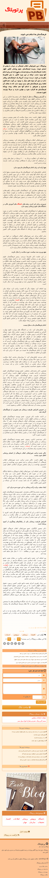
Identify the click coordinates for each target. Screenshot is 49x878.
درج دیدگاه (40, 702)
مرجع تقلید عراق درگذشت (40, 735)
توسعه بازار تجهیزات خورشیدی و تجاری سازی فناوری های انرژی (31, 662)
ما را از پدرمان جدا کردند (40, 738)
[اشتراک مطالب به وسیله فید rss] (4, 643)
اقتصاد (17, 300)
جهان (25, 822)
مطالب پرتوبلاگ (44, 875)
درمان (5, 129)
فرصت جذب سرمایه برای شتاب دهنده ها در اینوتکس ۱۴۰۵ (32, 757)
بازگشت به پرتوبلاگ (11, 835)
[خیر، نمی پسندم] (9, 639)
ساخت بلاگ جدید (43, 866)
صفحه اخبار (24, 832)
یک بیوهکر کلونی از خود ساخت (39, 741)
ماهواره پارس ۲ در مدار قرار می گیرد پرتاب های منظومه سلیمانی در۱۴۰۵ (29, 732)
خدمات (27, 446)
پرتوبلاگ (14, 10)
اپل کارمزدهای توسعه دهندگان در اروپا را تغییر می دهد (33, 653)
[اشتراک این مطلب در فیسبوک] (19, 643)
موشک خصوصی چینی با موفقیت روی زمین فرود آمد (34, 754)
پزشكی (24, 635)
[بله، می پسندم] (19, 639)
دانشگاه (19, 204)
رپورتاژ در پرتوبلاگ (43, 872)
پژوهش (16, 635)
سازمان (32, 822)
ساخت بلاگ (23, 707)
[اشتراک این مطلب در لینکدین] (11, 643)
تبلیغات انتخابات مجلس (39, 718)
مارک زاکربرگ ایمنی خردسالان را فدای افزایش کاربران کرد (32, 751)
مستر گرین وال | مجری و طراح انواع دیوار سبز (32, 721)
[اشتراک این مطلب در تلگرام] (22, 643)
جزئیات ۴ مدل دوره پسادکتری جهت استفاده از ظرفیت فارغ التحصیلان (30, 656)
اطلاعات (16, 819)
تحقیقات (41, 822)
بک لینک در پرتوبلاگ (42, 869)
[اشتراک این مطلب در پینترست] (8, 643)
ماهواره (6, 565)
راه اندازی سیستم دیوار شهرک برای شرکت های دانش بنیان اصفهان (30, 659)
